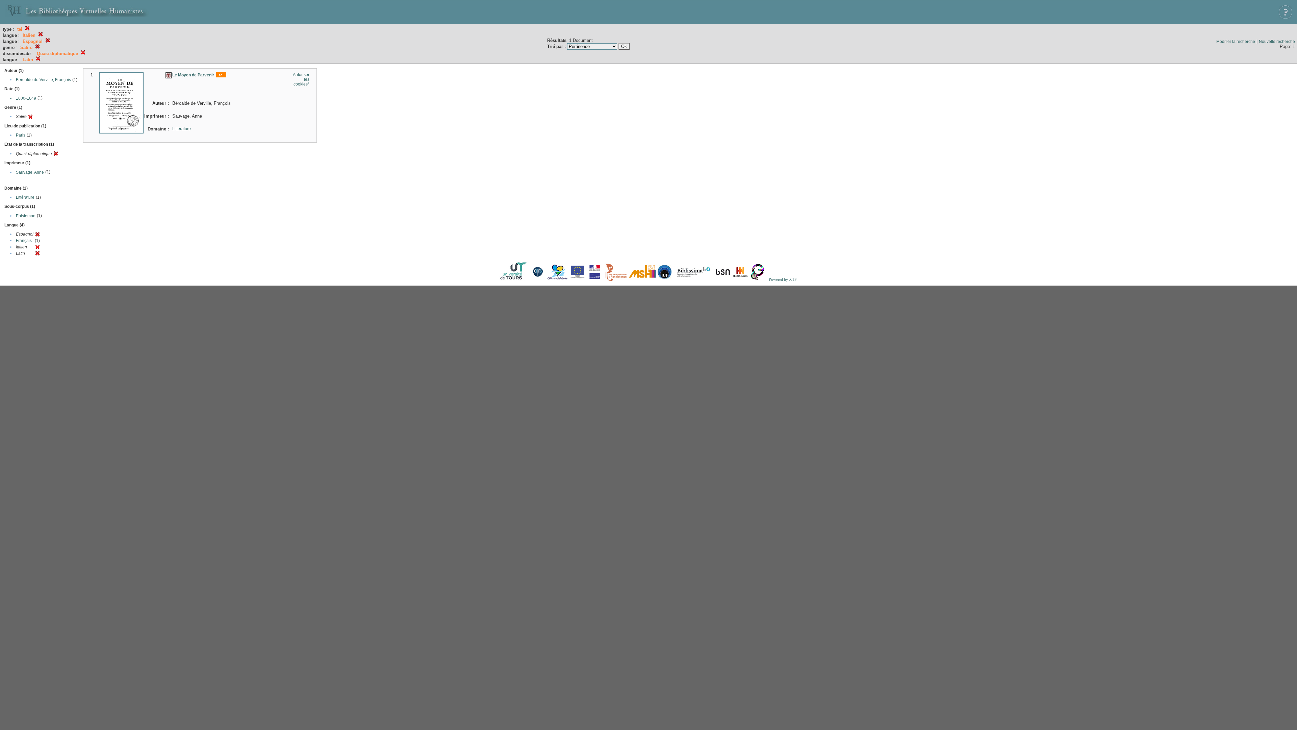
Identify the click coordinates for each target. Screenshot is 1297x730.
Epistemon (25, 216)
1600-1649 (26, 98)
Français (24, 240)
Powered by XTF (783, 279)
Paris (20, 135)
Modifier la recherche (1235, 41)
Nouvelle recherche (1277, 41)
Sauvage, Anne (30, 172)
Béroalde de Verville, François (43, 79)
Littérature (25, 197)
